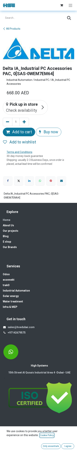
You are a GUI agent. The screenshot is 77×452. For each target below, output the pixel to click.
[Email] (61, 180)
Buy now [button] (50, 132)
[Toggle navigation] (70, 5)
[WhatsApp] (40, 180)
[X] (18, 180)
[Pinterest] (50, 180)
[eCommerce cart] (61, 5)
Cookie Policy (47, 435)
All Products (13, 28)
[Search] (69, 18)
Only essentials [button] (51, 446)
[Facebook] (7, 180)
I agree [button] (67, 446)
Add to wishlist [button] (22, 142)
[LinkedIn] (29, 180)
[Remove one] (7, 122)
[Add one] (24, 122)
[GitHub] (10, 351)
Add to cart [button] (21, 132)
